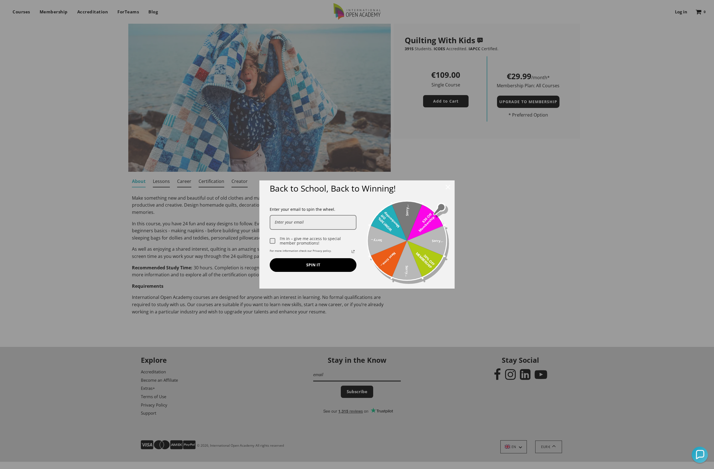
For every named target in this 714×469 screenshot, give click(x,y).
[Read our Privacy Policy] (353, 251)
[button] (700, 455)
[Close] (448, 187)
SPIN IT (313, 264)
